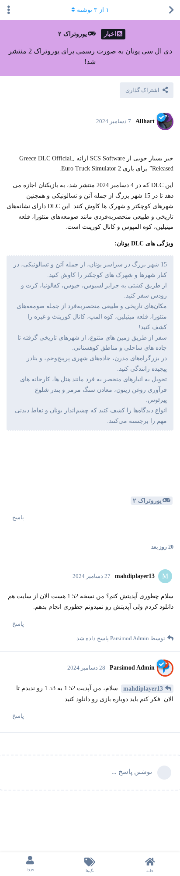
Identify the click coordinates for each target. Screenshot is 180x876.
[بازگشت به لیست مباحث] (171, 10)
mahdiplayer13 (143, 688)
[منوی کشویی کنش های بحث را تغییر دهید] (8, 10)
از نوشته (93, 10)
